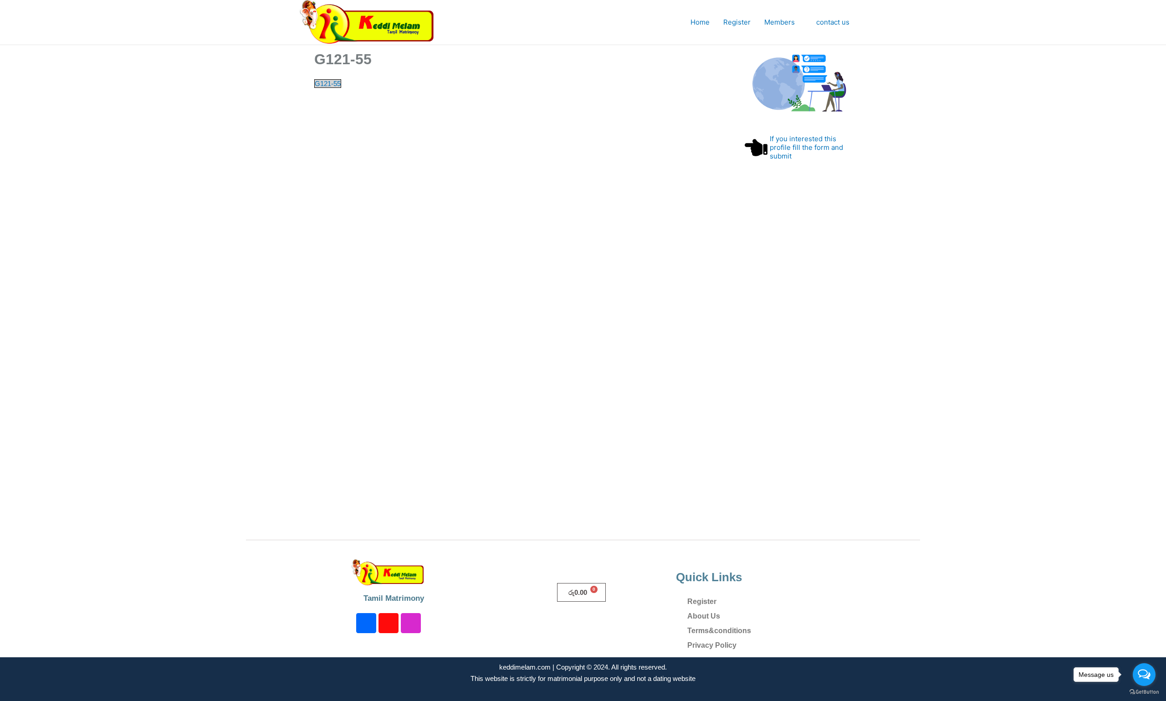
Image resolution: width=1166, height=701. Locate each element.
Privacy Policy (711, 645)
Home (700, 22)
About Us (703, 616)
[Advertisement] (798, 369)
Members (779, 22)
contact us (832, 22)
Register (737, 22)
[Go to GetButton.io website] (1144, 692)
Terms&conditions (719, 630)
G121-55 (328, 83)
